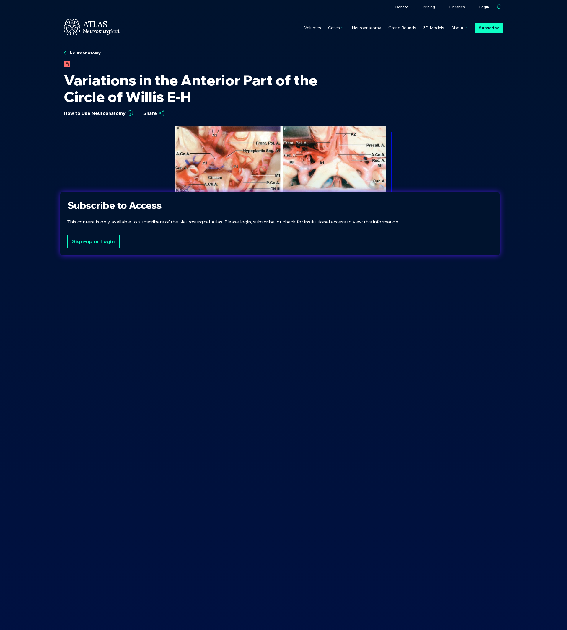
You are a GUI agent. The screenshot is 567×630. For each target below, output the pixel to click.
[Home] (92, 27)
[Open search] (499, 7)
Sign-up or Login (93, 241)
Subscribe (489, 27)
